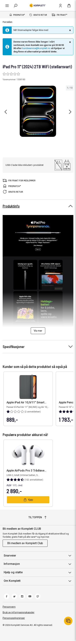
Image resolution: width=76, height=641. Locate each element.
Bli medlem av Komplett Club (25, 543)
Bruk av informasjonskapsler (18, 612)
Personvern (9, 606)
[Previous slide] (5, 112)
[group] (38, 111)
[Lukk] (69, 30)
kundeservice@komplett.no (36, 48)
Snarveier (10, 555)
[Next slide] (70, 112)
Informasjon (12, 564)
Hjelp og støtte (13, 572)
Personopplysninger (14, 618)
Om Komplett (12, 580)
